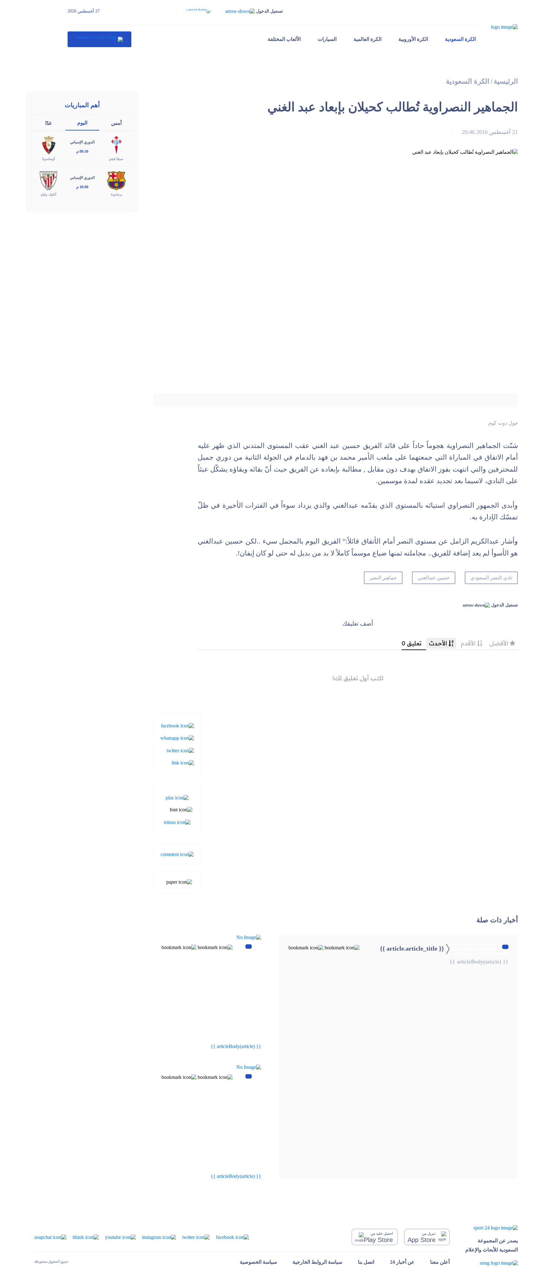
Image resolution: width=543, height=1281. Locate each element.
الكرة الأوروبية (413, 39)
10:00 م (82, 187)
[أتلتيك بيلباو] (48, 180)
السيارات (327, 39)
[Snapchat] (50, 1236)
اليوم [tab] (82, 122)
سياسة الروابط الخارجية (317, 1262)
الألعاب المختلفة (284, 39)
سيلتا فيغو (116, 159)
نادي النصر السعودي (491, 577)
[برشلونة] (116, 180)
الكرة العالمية (367, 39)
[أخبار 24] (99, 39)
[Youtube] (120, 1236)
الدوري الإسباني (82, 142)
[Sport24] (491, 1227)
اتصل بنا (366, 1262)
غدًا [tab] (48, 123)
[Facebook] (177, 725)
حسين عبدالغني (434, 577)
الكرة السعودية (460, 39)
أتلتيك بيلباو (48, 194)
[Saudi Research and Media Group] (491, 1263)
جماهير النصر (383, 577)
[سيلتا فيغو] (116, 144)
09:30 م (82, 151)
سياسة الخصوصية (258, 1262)
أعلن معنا (440, 1262)
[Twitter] (180, 750)
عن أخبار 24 (402, 1262)
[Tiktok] (86, 1236)
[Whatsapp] (177, 737)
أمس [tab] (116, 123)
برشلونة (116, 194)
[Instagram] (159, 1236)
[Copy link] (183, 762)
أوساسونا (48, 159)
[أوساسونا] (48, 144)
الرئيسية (506, 81)
